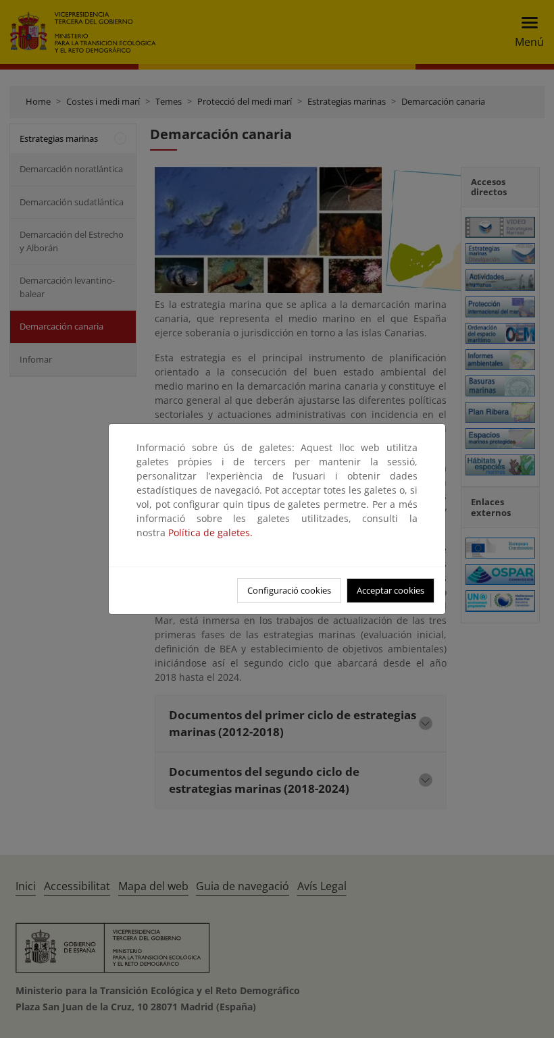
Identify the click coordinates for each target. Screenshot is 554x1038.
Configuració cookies (289, 590)
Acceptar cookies (390, 590)
